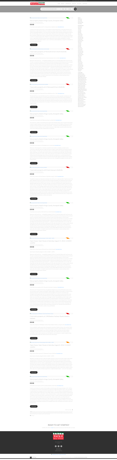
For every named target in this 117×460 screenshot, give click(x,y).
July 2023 (79, 70)
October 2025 (80, 39)
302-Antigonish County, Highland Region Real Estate (47, 411)
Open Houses (80, 21)
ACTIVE (72, 6)
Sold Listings (80, 23)
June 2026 (79, 30)
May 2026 (79, 31)
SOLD (76, 6)
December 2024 (80, 51)
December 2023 (80, 65)
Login (34, 0)
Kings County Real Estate (82, 104)
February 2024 (80, 62)
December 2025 (80, 37)
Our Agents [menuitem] (84, 3)
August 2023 (80, 69)
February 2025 (80, 48)
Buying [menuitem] (73, 3)
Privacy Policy (76, 457)
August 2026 (80, 27)
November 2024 (80, 52)
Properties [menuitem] (67, 3)
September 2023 (80, 68)
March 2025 (80, 47)
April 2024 (79, 60)
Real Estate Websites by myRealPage (82, 457)
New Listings (80, 20)
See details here (61, 26)
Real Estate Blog (80, 22)
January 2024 (80, 63)
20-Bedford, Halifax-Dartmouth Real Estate (37, 411)
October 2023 (80, 67)
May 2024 (79, 59)
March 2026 (80, 33)
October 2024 (80, 53)
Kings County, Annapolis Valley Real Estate (38, 23)
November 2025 (80, 38)
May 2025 (79, 45)
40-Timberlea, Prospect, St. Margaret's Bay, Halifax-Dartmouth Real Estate (45, 412)
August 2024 (80, 55)
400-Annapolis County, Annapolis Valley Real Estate (58, 412)
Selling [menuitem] (78, 3)
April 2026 (79, 32)
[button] (56, 446)
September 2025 (80, 40)
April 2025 (79, 46)
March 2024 (80, 61)
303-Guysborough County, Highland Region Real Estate (59, 411)
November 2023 (80, 66)
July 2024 (79, 56)
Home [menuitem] (59, 3)
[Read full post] (51, 18)
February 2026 (80, 34)
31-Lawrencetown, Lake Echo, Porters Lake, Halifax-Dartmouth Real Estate (82, 82)
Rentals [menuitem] (62, 3)
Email (52, 427)
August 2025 (80, 41)
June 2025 (79, 44)
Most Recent (80, 26)
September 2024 (80, 54)
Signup (31, 0)
